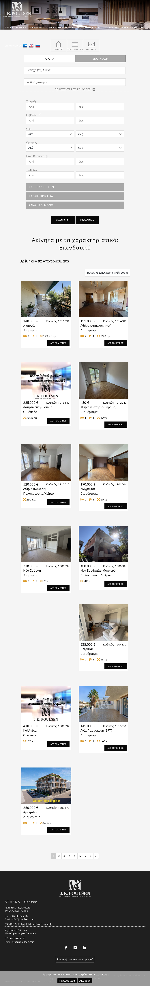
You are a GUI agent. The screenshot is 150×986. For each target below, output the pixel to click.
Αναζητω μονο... (42, 205)
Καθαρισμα (87, 220)
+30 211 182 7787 (19, 916)
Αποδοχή (85, 980)
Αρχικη (9, 27)
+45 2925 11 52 (17, 938)
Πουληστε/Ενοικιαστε (60, 27)
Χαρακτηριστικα (41, 196)
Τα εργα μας (36, 27)
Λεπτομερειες (58, 343)
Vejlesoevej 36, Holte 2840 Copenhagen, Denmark (20, 931)
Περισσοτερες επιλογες (73, 89)
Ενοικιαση (93, 27)
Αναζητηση (63, 220)
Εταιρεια (21, 27)
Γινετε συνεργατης (132, 27)
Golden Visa (110, 27)
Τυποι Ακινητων (41, 187)
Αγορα (80, 27)
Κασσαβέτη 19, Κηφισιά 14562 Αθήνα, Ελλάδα (17, 909)
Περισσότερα (67, 980)
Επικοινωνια (13, 45)
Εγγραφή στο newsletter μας (73, 959)
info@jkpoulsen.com (23, 919)
